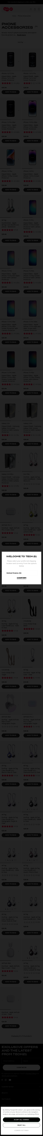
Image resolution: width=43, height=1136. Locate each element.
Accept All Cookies (21, 1120)
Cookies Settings (21, 1130)
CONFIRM (21, 578)
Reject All (21, 1125)
